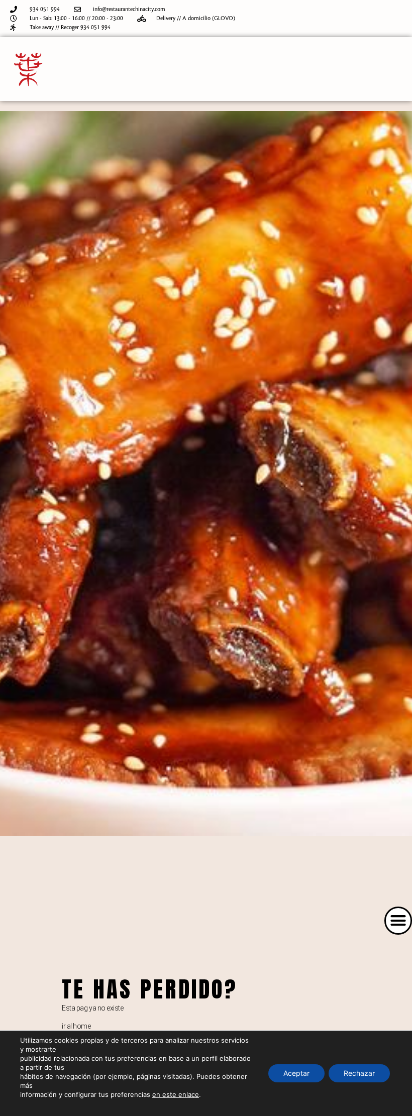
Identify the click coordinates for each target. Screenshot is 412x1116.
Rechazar (359, 1073)
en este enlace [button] (175, 1094)
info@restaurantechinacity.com (129, 10)
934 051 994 (45, 10)
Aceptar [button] (296, 1073)
